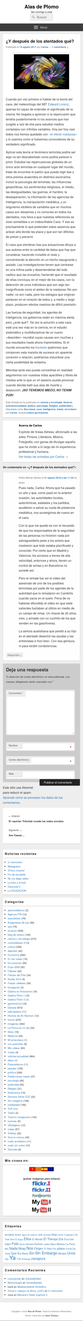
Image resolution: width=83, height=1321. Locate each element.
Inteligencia (49, 409)
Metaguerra (14, 866)
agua (24, 1234)
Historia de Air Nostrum (21, 1015)
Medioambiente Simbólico (31, 1286)
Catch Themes (51, 1315)
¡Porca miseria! (16, 870)
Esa (66, 1239)
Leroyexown (14, 1278)
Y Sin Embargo (23, 1258)
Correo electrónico (19, 759)
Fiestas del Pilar (17, 975)
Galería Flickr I (16, 995)
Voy (6, 1258)
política (32, 405)
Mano (53, 1244)
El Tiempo (50, 1239)
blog (54, 1234)
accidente (9, 1234)
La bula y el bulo (17, 882)
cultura (11, 947)
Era (61, 1239)
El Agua (19, 1239)
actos (18, 1234)
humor (11, 1019)
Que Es (16, 1253)
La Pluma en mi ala (18, 1028)
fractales (41, 347)
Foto (15, 1243)
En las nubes (15, 959)
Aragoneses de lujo (18, 922)
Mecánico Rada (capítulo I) (32, 1295)
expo (8, 1244)
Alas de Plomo (42, 6)
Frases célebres (17, 983)
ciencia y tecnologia (51, 402)
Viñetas (12, 1133)
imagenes (13, 1024)
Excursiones (15, 963)
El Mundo (37, 1239)
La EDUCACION (17, 890)
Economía (13, 955)
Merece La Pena (66, 1244)
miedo (60, 409)
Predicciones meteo (19, 1076)
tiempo (62, 1253)
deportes (12, 951)
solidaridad (65, 405)
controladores (15, 943)
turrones (12, 1121)
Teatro (11, 1113)
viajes (11, 1129)
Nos (29, 1248)
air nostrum (32, 1234)
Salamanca (14, 1092)
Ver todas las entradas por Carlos (43, 456)
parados (12, 1068)
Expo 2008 (14, 967)
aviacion (12, 930)
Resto (25, 1253)
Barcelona (29, 409)
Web (11, 773)
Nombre (13, 745)
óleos (11, 1060)
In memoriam (15, 862)
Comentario (16, 693)
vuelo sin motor (16, 1145)
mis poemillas (15, 1044)
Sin (31, 1252)
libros (11, 1032)
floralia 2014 (14, 979)
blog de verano (16, 934)
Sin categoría (15, 1100)
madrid (46, 1244)
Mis (6, 1248)
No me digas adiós (18, 878)
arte (10, 926)
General (67, 402)
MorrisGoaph (15, 1282)
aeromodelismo (16, 910)
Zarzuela (12, 1149)
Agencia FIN (15, 914)
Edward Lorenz (58, 104)
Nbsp (22, 1248)
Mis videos (14, 1048)
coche (60, 1234)
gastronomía (15, 1003)
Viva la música (16, 1137)
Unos (71, 1252)
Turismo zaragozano (19, 1117)
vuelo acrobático (17, 1141)
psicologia (42, 405)
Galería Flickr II (16, 999)
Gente (22, 1244)
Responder (15, 655)
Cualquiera (69, 1234)
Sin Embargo (46, 1253)
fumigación (14, 987)
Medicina (13, 1036)
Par (54, 1248)
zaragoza (38, 1258)
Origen (38, 1248)
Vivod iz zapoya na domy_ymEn (26, 1291)
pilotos (61, 1248)
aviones (47, 1234)
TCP (10, 1109)
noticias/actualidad (16, 405)
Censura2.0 (14, 886)
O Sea (48, 1248)
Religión (53, 405)
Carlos (44, 47)
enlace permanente (37, 412)
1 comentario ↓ (60, 47)
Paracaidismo (15, 1064)
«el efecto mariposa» (62, 134)
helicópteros (14, 1011)
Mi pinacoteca (15, 1040)
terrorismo (70, 409)
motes (11, 1052)
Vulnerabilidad (33, 1278)
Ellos (27, 1238)
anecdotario (14, 918)
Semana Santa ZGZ (19, 1096)
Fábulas (12, 971)
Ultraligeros (14, 1125)
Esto (71, 1239)
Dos (12, 1239)
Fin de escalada (16, 874)
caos (39, 409)
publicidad (13, 1084)
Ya (12, 1257)
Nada (13, 1248)
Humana (30, 1244)
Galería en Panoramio (20, 991)
